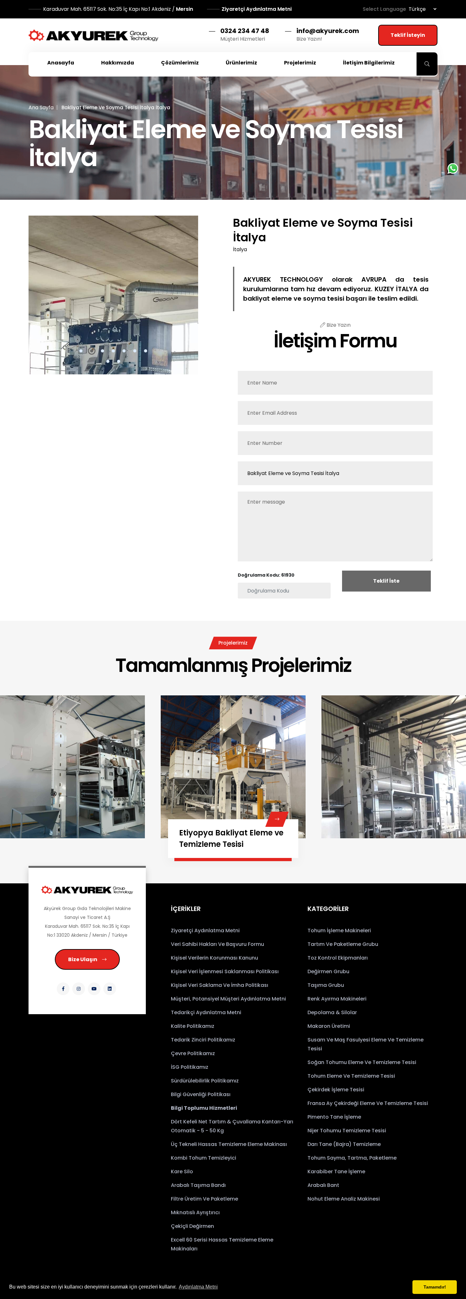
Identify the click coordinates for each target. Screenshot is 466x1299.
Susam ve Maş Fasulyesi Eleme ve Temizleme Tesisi (365, 1044)
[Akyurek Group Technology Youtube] (94, 988)
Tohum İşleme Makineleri (339, 930)
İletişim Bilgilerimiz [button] (369, 62)
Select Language (384, 9)
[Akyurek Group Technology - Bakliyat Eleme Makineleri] (94, 35)
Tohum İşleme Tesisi (217, 832)
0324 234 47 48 (244, 31)
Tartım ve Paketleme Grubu (342, 944)
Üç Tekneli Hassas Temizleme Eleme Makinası (229, 1144)
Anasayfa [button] (60, 62)
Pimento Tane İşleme (334, 1117)
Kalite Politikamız (192, 1026)
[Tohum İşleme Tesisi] (276, 819)
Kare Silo (182, 1171)
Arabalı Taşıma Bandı (198, 1185)
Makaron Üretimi (328, 1026)
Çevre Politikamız (193, 1053)
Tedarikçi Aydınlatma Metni (206, 1012)
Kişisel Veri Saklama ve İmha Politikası (219, 985)
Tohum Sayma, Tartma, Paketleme (352, 1158)
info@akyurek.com (327, 31)
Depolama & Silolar (332, 1012)
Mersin (118, 9)
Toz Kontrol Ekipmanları (337, 957)
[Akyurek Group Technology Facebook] (63, 988)
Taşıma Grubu (325, 985)
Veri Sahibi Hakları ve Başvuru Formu (217, 944)
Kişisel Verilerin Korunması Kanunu (214, 957)
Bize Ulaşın (82, 959)
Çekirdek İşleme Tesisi (335, 1089)
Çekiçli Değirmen (192, 1226)
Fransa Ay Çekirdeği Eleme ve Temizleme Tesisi (367, 1103)
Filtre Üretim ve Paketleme (204, 1198)
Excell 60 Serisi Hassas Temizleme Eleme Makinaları (222, 1244)
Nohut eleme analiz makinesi (343, 1198)
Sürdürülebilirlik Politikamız (205, 1080)
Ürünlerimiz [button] (241, 62)
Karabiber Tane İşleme (336, 1171)
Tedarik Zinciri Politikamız (203, 1039)
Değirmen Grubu (328, 971)
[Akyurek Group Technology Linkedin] (109, 988)
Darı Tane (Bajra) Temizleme (344, 1144)
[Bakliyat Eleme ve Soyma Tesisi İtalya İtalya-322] (113, 295)
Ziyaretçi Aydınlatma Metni (257, 9)
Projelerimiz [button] (300, 62)
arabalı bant (323, 1185)
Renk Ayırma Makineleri (336, 998)
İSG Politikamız (189, 1067)
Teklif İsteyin (408, 35)
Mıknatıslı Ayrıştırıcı (195, 1212)
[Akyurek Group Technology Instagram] (78, 988)
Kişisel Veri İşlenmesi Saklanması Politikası (225, 971)
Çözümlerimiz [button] (180, 62)
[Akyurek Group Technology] (87, 889)
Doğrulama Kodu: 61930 (266, 575)
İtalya (240, 249)
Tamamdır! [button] (435, 1286)
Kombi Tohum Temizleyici (203, 1158)
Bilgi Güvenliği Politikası (200, 1094)
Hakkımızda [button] (117, 62)
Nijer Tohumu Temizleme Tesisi (346, 1130)
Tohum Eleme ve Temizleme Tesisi (351, 1076)
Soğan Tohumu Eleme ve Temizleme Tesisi (361, 1062)
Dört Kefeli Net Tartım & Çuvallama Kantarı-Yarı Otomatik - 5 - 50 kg (232, 1126)
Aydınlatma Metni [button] (198, 1286)
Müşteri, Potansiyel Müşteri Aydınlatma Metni (228, 998)
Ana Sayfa (41, 107)
